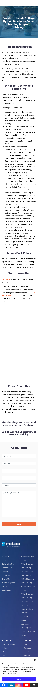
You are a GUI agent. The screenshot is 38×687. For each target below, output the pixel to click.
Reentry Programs (8, 583)
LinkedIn (27, 652)
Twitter (26, 644)
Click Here (6, 279)
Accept (19, 679)
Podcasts (5, 648)
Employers (5, 560)
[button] (35, 660)
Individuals (6, 556)
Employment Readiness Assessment (25, 620)
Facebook (27, 648)
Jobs (3, 652)
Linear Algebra (26, 628)
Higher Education (8, 564)
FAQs (3, 655)
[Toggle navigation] (32, 3)
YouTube (27, 655)
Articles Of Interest (9, 644)
